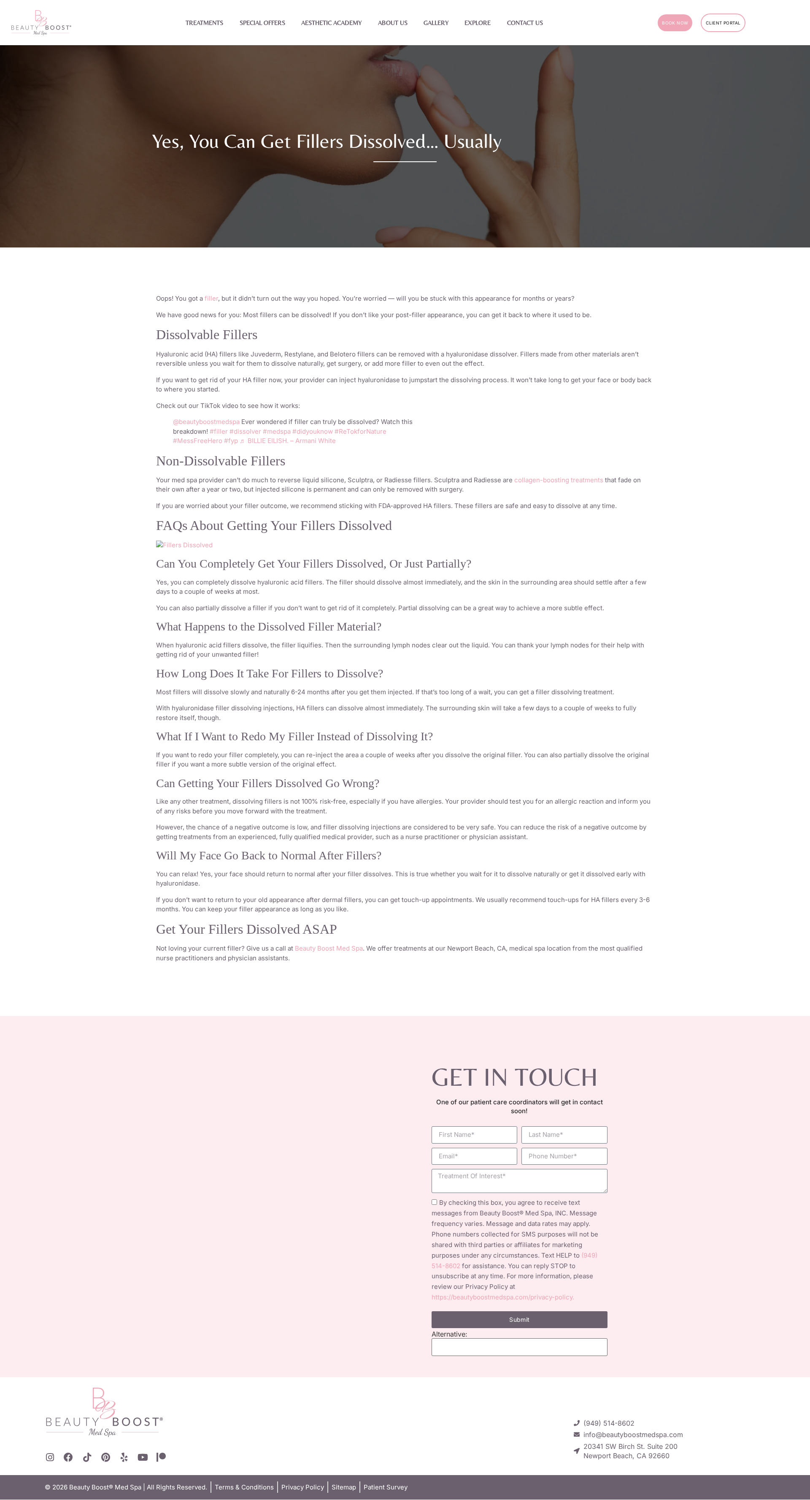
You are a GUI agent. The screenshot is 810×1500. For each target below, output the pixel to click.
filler (211, 298)
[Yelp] (124, 1457)
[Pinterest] (105, 1457)
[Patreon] (161, 1457)
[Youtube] (142, 1457)
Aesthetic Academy (331, 22)
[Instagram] (49, 1457)
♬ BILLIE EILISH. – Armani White (288, 441)
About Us (393, 22)
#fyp (231, 441)
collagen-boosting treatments (559, 480)
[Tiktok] (87, 1457)
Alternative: (449, 1334)
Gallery (436, 22)
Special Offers (262, 22)
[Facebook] (68, 1457)
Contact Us (525, 22)
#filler (219, 431)
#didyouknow (312, 431)
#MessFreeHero (197, 441)
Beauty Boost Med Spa (329, 948)
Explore (477, 22)
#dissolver (245, 431)
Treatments (204, 22)
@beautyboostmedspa (206, 422)
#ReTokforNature (360, 431)
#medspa (277, 431)
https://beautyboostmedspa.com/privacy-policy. (503, 1297)
